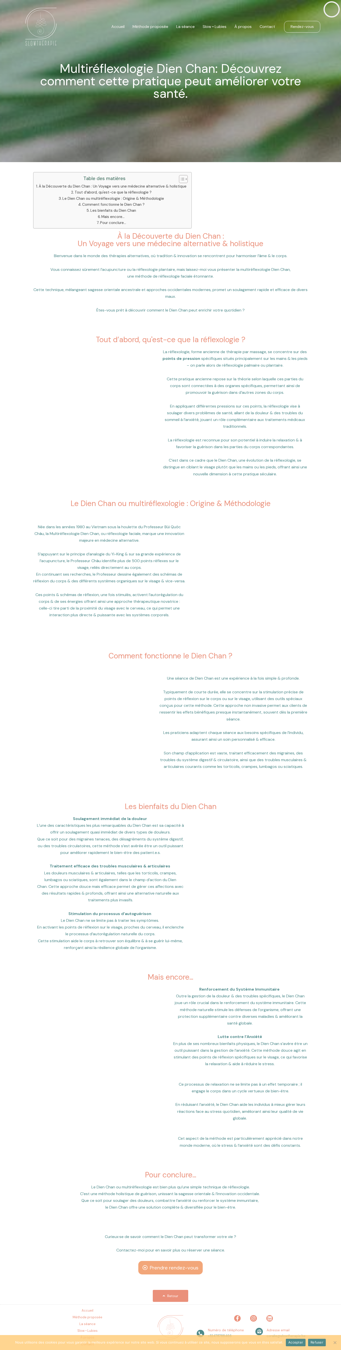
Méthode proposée (150, 26)
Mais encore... (113, 216)
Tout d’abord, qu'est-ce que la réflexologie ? (113, 192)
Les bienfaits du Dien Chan (113, 210)
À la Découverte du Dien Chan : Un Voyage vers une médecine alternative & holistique (112, 186)
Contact (267, 26)
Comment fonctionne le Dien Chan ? (113, 204)
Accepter (295, 1342)
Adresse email (278, 1330)
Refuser (317, 1342)
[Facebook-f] (237, 1318)
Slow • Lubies (214, 26)
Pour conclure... (113, 222)
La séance (185, 26)
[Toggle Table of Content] (180, 179)
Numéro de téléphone (226, 1330)
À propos (243, 26)
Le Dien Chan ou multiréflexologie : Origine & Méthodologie (113, 198)
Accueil (118, 26)
